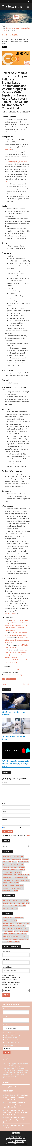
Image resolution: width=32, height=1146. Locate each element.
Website (5, 819)
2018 (8, 906)
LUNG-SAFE (8, 149)
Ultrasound (20, 888)
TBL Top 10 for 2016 (7, 942)
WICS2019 (17, 942)
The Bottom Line (12, 7)
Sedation (17, 880)
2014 (19, 903)
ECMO (11, 864)
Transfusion (5, 888)
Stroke (11, 883)
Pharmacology (18, 875)
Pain (18, 934)
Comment (5, 783)
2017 (3, 906)
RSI (12, 880)
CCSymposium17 (6, 920)
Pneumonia (26, 875)
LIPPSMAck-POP (8, 1127)
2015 (23, 903)
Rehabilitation (19, 877)
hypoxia (4, 928)
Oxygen (11, 872)
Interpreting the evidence (21, 931)
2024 (8, 908)
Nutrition (5, 872)
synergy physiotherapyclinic (14, 1110)
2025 (12, 908)
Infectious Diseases (7, 931)
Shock (27, 880)
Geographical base (8, 988)
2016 (27, 903)
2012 (15, 903)
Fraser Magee (19, 675)
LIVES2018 (4, 934)
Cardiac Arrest (6, 859)
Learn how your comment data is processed (16, 836)
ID (27, 928)
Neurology (22, 870)
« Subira (4, 684)
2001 (27, 900)
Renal (25, 877)
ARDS (3, 679)
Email (4, 811)
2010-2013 (5, 903)
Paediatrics (18, 872)
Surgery (16, 883)
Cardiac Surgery (16, 859)
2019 (12, 906)
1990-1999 (14, 900)
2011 (11, 903)
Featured (8, 679)
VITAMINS (14, 613)
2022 (24, 906)
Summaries (19, 41)
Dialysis (26, 862)
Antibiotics (5, 856)
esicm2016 (5, 926)
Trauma (13, 888)
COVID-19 (14, 862)
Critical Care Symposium (8, 923)
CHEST (7, 181)
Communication (6, 862)
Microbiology (6, 870)
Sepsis (13, 679)
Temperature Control (8, 885)
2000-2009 (21, 900)
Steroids (4, 883)
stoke (27, 939)
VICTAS (7, 613)
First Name (6, 951)
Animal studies (11, 152)
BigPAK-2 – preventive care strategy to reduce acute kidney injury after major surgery (15, 763)
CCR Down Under (19, 918)
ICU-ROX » (26, 684)
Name (4, 803)
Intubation (22, 867)
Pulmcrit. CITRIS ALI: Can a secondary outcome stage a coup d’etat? (17, 640)
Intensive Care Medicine (8, 41)
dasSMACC (19, 923)
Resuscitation (6, 880)
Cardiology (25, 859)
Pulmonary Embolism (7, 877)
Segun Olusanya (21, 39)
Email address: (7, 967)
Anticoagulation (14, 856)
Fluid (22, 864)
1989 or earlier (6, 900)
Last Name (5, 959)
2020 (16, 906)
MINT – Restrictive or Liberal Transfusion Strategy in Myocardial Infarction (15, 1097)
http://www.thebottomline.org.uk (15, 1138)
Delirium (20, 862)
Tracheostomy (19, 885)
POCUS (4, 936)
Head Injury (14, 867)
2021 (20, 906)
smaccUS (15, 939)
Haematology (5, 867)
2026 (16, 908)
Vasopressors (6, 891)
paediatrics (12, 934)
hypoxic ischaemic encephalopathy (17, 928)
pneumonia (23, 934)
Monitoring (14, 870)
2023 (3, 908)
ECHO (7, 864)
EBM (3, 864)
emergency (26, 923)
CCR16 (11, 918)
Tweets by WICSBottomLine (11, 1087)
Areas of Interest (8, 975)
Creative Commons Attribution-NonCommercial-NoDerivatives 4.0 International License (16, 1142)
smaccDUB (25, 936)
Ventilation (15, 891)
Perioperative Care (7, 875)
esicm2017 (12, 926)
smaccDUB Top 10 (6, 939)
